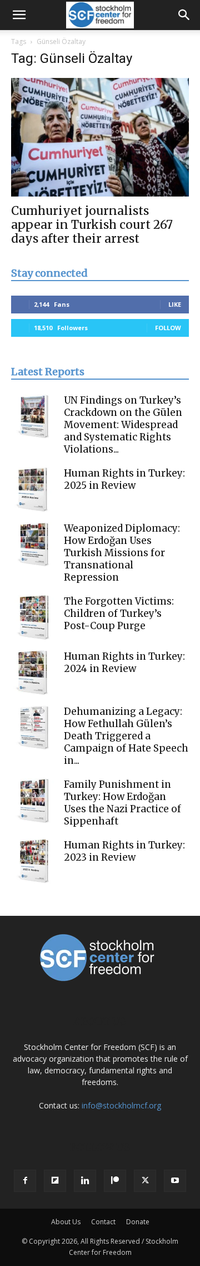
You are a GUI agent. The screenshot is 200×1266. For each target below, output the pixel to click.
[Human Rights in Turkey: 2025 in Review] (33, 489)
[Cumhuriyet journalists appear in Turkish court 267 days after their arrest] (100, 137)
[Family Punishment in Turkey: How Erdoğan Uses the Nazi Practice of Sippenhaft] (33, 800)
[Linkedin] (85, 1181)
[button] (19, 15)
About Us (66, 1221)
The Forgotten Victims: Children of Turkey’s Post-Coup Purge (119, 613)
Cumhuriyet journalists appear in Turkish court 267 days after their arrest (92, 224)
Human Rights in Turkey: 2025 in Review (124, 479)
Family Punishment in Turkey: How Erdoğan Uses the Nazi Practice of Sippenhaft (122, 802)
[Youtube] (175, 1181)
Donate (137, 1221)
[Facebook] (25, 1181)
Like (174, 304)
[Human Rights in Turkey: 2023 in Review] (33, 861)
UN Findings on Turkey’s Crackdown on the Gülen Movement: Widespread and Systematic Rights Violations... (123, 424)
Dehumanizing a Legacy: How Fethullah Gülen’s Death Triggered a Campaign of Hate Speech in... (126, 736)
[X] (145, 1181)
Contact (103, 1221)
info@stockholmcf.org (121, 1105)
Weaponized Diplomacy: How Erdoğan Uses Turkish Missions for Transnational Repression (122, 552)
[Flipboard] (55, 1181)
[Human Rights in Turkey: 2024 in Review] (33, 672)
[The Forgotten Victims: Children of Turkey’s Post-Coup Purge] (33, 617)
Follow (168, 327)
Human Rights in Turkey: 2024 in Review (124, 662)
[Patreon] (115, 1181)
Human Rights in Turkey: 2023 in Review (124, 851)
